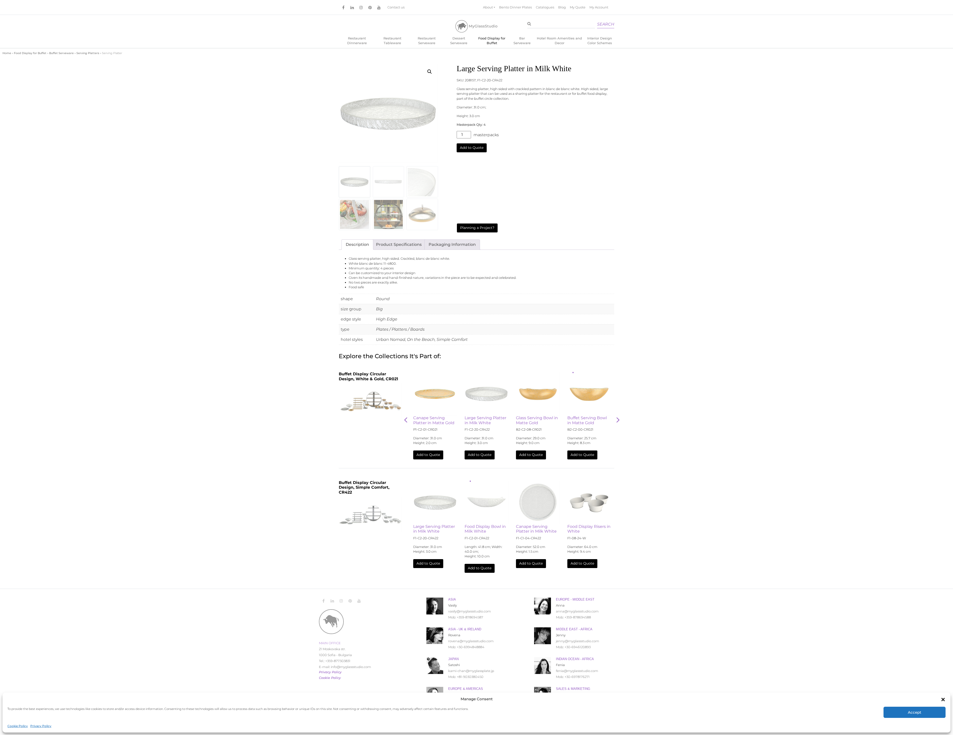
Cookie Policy (17, 726)
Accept (914, 712)
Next (617, 419)
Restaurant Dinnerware (357, 40)
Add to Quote (471, 147)
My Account (598, 7)
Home (6, 53)
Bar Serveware (522, 40)
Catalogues (545, 7)
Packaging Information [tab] (452, 244)
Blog (562, 7)
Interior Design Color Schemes (599, 40)
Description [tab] (357, 244)
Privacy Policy (40, 726)
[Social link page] (343, 7)
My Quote (577, 7)
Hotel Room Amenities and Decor (559, 40)
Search (605, 24)
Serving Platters (87, 53)
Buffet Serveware (61, 53)
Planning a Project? (477, 227)
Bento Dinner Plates (515, 7)
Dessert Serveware (458, 40)
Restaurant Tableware (392, 40)
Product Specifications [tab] (399, 244)
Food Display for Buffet (491, 40)
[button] (943, 699)
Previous (405, 419)
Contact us (396, 7)
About (488, 7)
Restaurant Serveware (427, 40)
